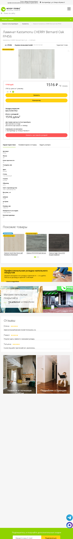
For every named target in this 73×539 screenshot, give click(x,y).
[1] (34, 45)
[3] (38, 45)
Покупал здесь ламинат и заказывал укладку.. (19, 339)
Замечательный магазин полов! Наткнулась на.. (20, 330)
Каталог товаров (7, 19)
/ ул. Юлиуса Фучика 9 (21, 302)
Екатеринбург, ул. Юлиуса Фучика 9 (53, 2)
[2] (36, 45)
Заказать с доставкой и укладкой (36, 135)
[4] (40, 45)
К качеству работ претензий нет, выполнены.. (19, 348)
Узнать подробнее (12, 281)
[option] (14, 244)
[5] (42, 45)
